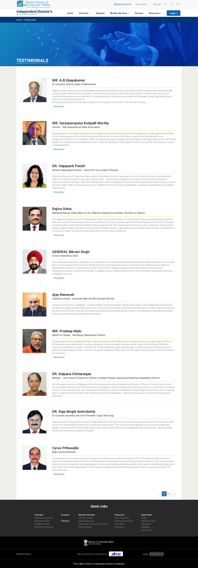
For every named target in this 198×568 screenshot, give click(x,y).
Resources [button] (154, 13)
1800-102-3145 (124, 4)
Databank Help (148, 520)
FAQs (143, 517)
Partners (139, 13)
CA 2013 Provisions (43, 526)
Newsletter (120, 523)
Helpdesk (145, 526)
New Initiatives (85, 526)
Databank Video (41, 520)
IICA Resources (122, 517)
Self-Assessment (86, 520)
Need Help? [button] (141, 4)
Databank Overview (43, 517)
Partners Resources (124, 520)
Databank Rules (41, 523)
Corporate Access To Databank (93, 523)
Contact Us (146, 529)
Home (70, 13)
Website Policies (24, 553)
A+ (178, 4)
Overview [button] (84, 13)
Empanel (100, 13)
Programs (119, 526)
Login (173, 13)
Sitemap (157, 4)
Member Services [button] (119, 13)
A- (166, 4)
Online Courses (86, 517)
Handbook (146, 523)
